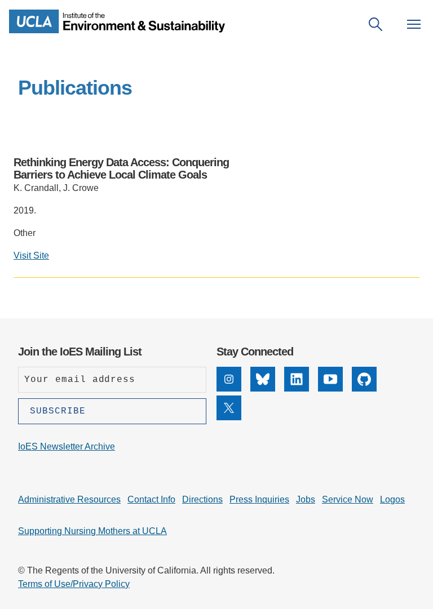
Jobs (305, 499)
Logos (392, 499)
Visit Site (31, 255)
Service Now (347, 499)
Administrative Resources (69, 499)
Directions (202, 499)
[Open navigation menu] (413, 24)
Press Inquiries (259, 499)
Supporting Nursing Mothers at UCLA (92, 531)
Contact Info (151, 499)
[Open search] (375, 24)
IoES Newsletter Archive (66, 446)
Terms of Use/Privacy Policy (74, 584)
